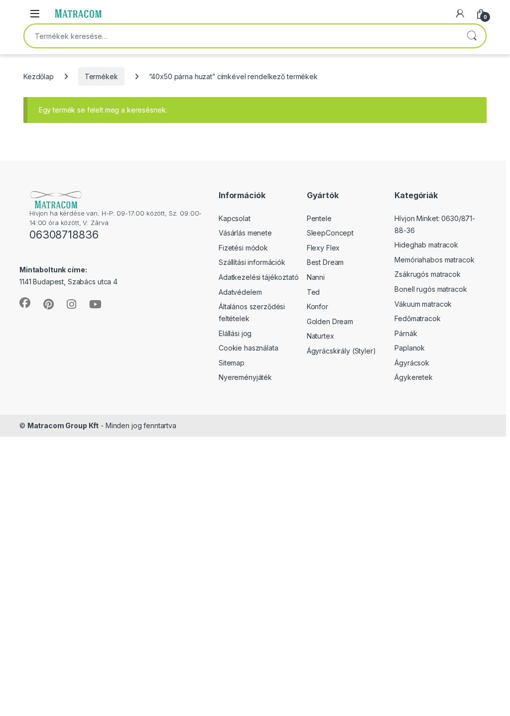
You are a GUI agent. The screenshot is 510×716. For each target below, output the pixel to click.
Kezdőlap (38, 76)
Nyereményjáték (245, 377)
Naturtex (320, 336)
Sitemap (232, 362)
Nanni (316, 277)
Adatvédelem (240, 292)
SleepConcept (330, 233)
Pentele (319, 218)
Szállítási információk (252, 262)
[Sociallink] (24, 302)
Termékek (101, 76)
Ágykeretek (413, 377)
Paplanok (409, 348)
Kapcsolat (235, 218)
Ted (313, 292)
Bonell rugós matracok (430, 289)
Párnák (405, 333)
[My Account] (460, 13)
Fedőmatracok (417, 318)
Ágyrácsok (411, 362)
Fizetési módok (243, 247)
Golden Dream (330, 321)
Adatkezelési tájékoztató (259, 277)
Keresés (472, 35)
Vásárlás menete (245, 233)
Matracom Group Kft (63, 425)
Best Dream (325, 262)
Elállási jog (235, 333)
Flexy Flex (323, 247)
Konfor (317, 306)
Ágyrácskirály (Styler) (341, 351)
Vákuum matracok (423, 304)
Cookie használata (248, 348)
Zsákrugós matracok (427, 274)
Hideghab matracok (426, 244)
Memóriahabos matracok (434, 259)
